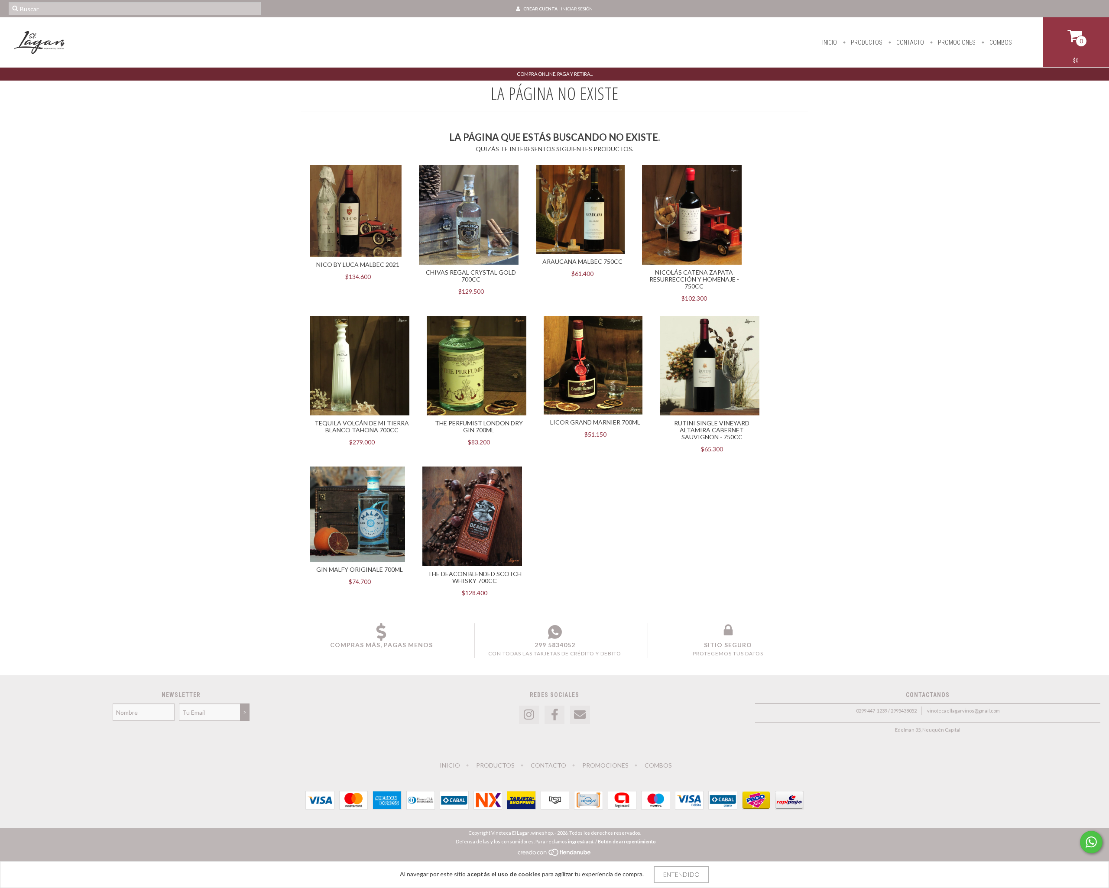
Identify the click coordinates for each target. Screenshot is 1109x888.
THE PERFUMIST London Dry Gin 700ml (479, 426)
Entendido (681, 874)
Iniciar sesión (577, 8)
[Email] (580, 715)
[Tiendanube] (555, 854)
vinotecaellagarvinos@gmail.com (963, 710)
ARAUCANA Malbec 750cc (582, 261)
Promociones (956, 42)
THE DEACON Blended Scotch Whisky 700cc (475, 577)
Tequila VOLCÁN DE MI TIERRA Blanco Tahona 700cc (362, 426)
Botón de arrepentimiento (627, 841)
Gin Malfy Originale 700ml (359, 569)
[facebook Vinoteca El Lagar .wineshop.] (554, 715)
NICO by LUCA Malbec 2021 (357, 264)
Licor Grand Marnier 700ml (595, 422)
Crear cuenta (540, 8)
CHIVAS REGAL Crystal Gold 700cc (471, 276)
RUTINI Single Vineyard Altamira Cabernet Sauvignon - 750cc (711, 430)
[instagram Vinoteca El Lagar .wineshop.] (529, 715)
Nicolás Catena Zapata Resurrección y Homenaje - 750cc (694, 279)
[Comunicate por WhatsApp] (1091, 842)
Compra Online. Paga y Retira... (555, 74)
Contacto (909, 42)
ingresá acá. (581, 841)
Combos (1000, 42)
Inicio (829, 42)
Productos (866, 42)
